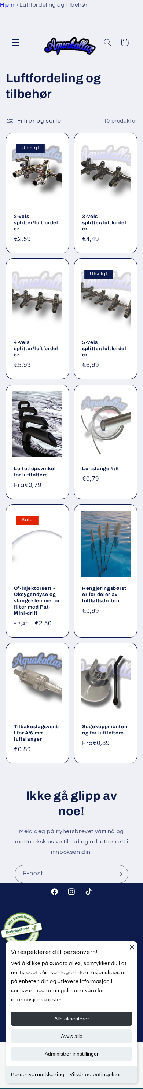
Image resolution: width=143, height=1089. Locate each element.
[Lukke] (132, 946)
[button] (15, 42)
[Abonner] (119, 874)
